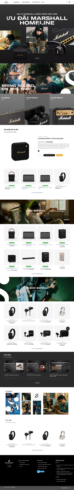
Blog (43, 2)
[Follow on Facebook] (8, 466)
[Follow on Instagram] (10, 466)
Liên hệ (21, 466)
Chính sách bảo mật (42, 468)
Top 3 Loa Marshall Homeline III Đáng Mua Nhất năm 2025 (59, 375)
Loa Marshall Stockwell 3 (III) (10, 187)
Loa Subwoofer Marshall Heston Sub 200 (12, 269)
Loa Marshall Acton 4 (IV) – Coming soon (45, 188)
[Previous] (6, 151)
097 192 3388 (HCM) (61, 481)
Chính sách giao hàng (42, 466)
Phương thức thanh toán (24, 464)
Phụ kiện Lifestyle (36, 2)
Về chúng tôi (22, 462)
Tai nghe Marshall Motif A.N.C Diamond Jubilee (62, 344)
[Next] (34, 151)
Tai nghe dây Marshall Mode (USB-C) (28, 320)
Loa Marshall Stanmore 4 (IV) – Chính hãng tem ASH (28, 188)
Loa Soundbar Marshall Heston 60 (28, 268)
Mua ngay (59, 155)
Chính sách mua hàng (42, 462)
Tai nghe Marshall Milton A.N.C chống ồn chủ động (61, 187)
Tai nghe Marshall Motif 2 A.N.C (45, 343)
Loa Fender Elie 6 (62, 267)
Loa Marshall (16, 2)
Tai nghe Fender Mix (62, 320)
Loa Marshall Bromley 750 (45, 268)
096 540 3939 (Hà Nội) (61, 479)
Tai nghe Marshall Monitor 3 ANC (45, 320)
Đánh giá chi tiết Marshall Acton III (11, 375)
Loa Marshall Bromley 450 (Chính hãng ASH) (62, 245)
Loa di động (45, 136)
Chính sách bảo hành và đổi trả (44, 464)
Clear (69, 149)
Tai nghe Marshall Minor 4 (28, 343)
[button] (69, 2)
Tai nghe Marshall (26, 2)
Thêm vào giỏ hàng (49, 155)
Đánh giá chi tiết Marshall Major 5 (34, 375)
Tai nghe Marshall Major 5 (12, 343)
